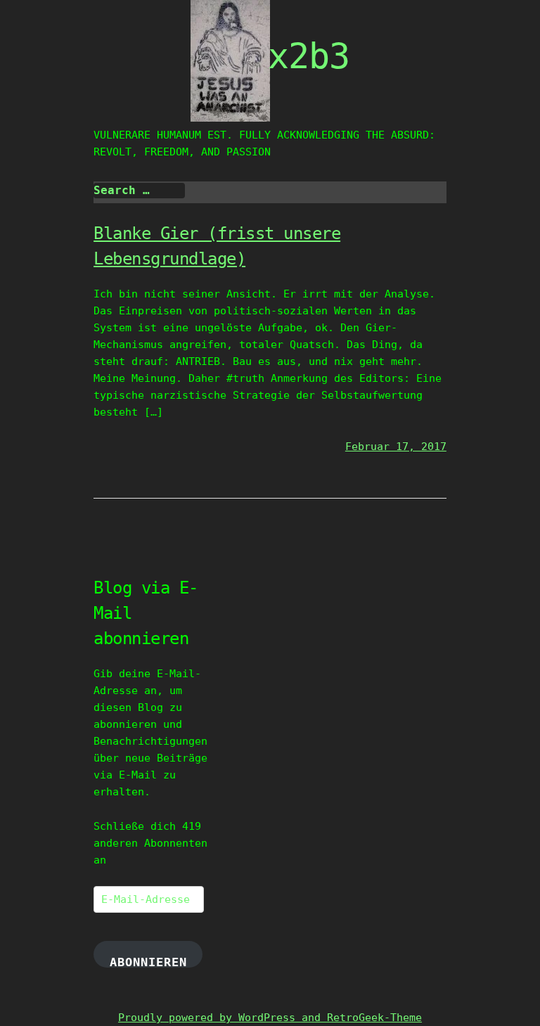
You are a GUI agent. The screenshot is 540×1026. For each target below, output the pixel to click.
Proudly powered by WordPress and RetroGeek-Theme (270, 1017)
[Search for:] (139, 190)
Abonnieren (148, 961)
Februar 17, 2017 (395, 446)
